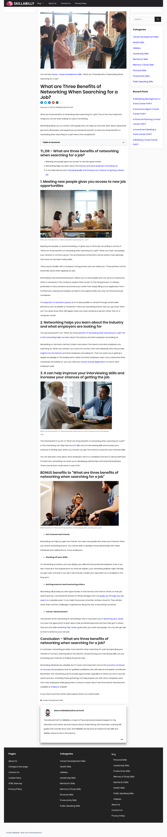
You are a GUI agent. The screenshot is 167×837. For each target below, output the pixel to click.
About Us (52, 3)
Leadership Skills (141, 53)
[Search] (158, 19)
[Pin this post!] (53, 103)
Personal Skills (139, 70)
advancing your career (113, 618)
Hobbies (137, 48)
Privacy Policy (80, 3)
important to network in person (57, 302)
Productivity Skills (141, 76)
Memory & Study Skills (143, 64)
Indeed (54, 687)
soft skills (76, 445)
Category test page (18, 766)
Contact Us (66, 3)
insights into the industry (51, 353)
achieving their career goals (69, 627)
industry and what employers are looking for (98, 166)
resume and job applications (93, 362)
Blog (39, 3)
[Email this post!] (61, 103)
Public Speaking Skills (143, 81)
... (122, 738)
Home (54, 74)
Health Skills (138, 42)
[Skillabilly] (20, 3)
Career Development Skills (70, 74)
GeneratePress (35, 832)
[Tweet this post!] (45, 103)
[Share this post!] (41, 103)
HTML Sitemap (15, 783)
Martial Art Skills (140, 59)
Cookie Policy (15, 778)
